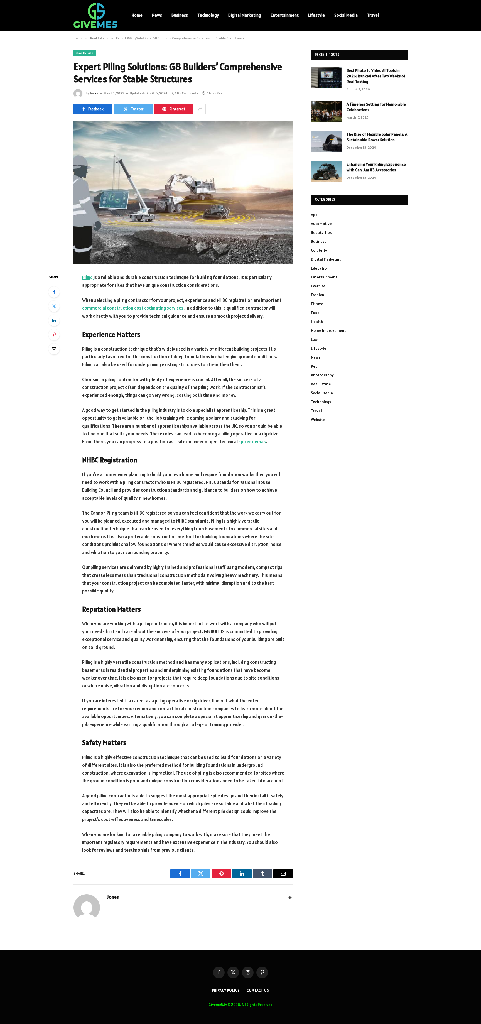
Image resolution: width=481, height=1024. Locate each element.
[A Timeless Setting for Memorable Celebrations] (326, 111)
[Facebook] (54, 292)
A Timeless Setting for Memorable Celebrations (376, 107)
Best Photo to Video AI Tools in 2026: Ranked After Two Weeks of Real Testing (376, 76)
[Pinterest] (54, 334)
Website (318, 419)
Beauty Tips (321, 232)
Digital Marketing (244, 15)
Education (320, 268)
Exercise (318, 285)
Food (315, 312)
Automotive (321, 223)
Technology (208, 15)
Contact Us (258, 990)
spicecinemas (252, 441)
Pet (314, 366)
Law (314, 339)
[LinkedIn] (54, 320)
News (157, 15)
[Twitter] (54, 306)
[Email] (54, 348)
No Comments (187, 93)
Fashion (317, 294)
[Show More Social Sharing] (200, 109)
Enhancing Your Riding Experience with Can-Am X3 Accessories (376, 167)
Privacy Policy (226, 990)
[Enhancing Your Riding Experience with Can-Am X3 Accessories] (326, 171)
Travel (373, 15)
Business (179, 15)
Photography (322, 375)
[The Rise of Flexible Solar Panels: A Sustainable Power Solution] (326, 141)
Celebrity (319, 250)
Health (317, 321)
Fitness (317, 303)
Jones (94, 93)
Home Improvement (328, 330)
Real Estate (85, 53)
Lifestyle (316, 15)
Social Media (346, 15)
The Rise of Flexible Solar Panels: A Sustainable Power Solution (377, 137)
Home (137, 15)
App (314, 214)
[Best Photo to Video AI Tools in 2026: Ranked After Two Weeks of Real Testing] (326, 77)
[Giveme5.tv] (95, 15)
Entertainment (285, 15)
